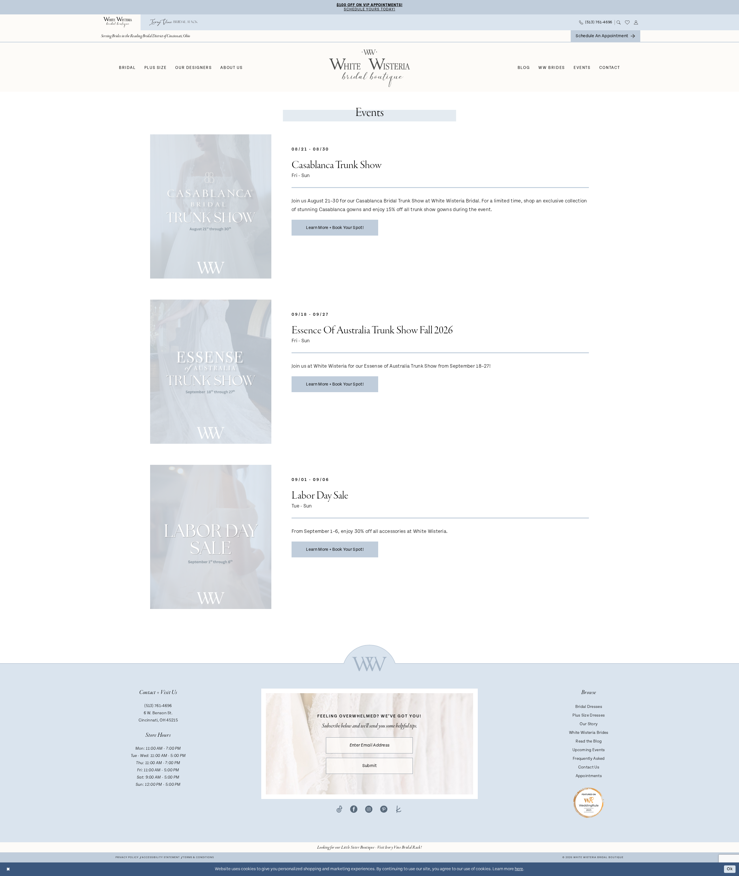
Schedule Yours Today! (369, 9)
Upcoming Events (588, 750)
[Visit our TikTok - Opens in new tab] (339, 809)
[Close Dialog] (8, 869)
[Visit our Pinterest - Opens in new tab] (384, 809)
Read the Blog (589, 741)
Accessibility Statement (161, 857)
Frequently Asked (589, 758)
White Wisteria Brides (588, 732)
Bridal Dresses (588, 706)
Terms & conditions (198, 857)
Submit (369, 765)
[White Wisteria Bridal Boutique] (118, 22)
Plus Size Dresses (588, 715)
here (519, 868)
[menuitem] (118, 22)
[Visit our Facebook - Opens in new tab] (354, 809)
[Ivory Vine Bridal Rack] (173, 22)
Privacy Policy (127, 857)
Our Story (589, 724)
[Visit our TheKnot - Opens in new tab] (399, 809)
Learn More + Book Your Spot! (334, 227)
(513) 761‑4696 (158, 706)
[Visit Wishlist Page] (627, 22)
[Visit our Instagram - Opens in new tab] (369, 809)
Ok (730, 869)
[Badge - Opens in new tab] (588, 802)
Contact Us (588, 767)
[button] (636, 22)
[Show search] (619, 22)
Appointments (589, 776)
